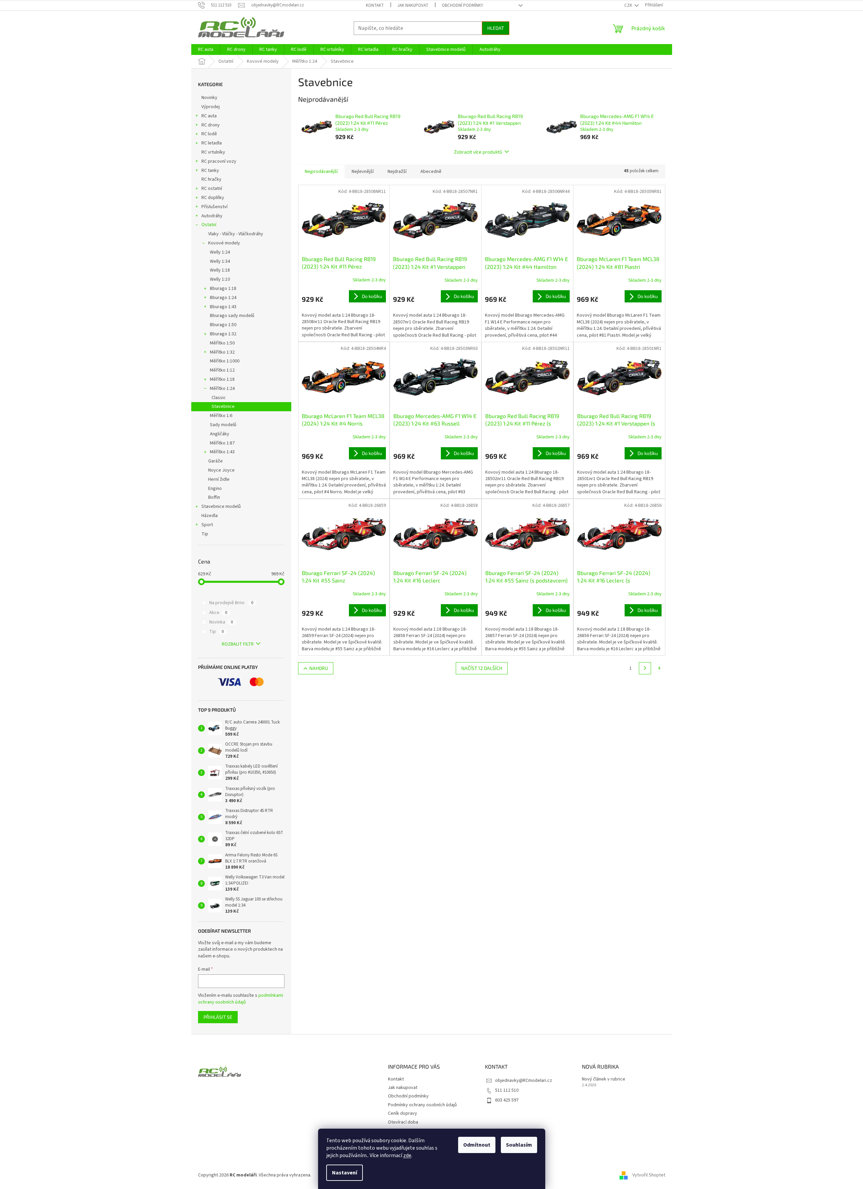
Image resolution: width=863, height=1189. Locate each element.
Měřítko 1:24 (222, 388)
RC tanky (210, 170)
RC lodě (209, 134)
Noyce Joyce (221, 470)
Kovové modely (224, 243)
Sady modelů (223, 424)
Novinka (221, 622)
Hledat (495, 28)
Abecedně (431, 171)
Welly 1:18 (220, 270)
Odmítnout (476, 1145)
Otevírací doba (403, 1122)
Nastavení (344, 1172)
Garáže (215, 461)
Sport (207, 524)
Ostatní (208, 224)
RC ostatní (211, 188)
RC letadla (211, 143)
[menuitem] (205, 49)
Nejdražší (397, 171)
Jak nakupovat (412, 5)
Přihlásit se (217, 1017)
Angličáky (219, 434)
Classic (219, 397)
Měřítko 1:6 (221, 415)
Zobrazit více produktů (478, 152)
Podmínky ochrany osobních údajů (422, 1105)
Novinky (209, 97)
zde (407, 1155)
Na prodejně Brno (231, 602)
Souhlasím (519, 1145)
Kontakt (375, 5)
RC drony (210, 125)
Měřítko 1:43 (222, 452)
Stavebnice (223, 406)
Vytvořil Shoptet (648, 1175)
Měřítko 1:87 (222, 443)
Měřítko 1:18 (222, 379)
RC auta (209, 116)
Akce (218, 612)
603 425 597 (506, 1100)
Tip (204, 534)
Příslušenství (214, 206)
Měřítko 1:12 (222, 370)
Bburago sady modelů (232, 315)
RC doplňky (212, 197)
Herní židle (219, 479)
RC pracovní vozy (218, 161)
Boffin (214, 497)
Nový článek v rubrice (603, 1079)
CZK (628, 5)
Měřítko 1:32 (222, 352)
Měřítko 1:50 (222, 343)
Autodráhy (211, 216)
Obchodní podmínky (462, 5)
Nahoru (318, 668)
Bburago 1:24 (223, 297)
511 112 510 (506, 1090)
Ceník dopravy (402, 1113)
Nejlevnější (363, 171)
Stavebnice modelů (221, 506)
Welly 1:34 (220, 261)
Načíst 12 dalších (481, 668)
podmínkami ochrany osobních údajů (240, 999)
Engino (215, 488)
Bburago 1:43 (223, 306)
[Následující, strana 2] (645, 668)
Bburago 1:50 (223, 324)
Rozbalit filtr (238, 644)
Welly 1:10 (220, 279)
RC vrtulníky (213, 152)
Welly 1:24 (220, 252)
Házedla (209, 515)
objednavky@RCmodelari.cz (523, 1080)
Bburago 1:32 (223, 334)
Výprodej (210, 106)
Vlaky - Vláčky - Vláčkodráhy (235, 234)
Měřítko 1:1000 (224, 361)
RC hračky (211, 179)
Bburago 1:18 (223, 288)
